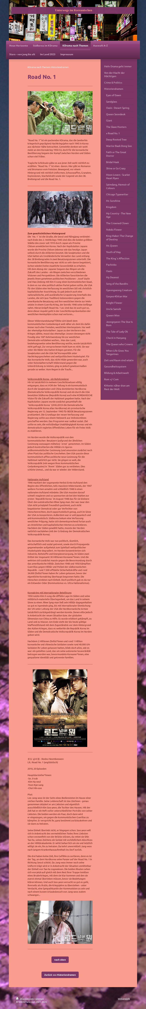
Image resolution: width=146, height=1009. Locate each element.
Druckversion (26, 998)
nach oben (60, 959)
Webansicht (124, 998)
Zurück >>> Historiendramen (60, 974)
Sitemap (39, 998)
